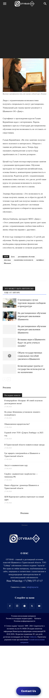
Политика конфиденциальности (24, 621)
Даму (13, 256)
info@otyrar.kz (32, 587)
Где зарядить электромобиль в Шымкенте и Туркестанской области (22, 454)
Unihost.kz (33, 637)
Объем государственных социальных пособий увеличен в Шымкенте (30, 355)
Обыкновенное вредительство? (17, 424)
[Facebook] (24, 275)
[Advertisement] (24, 33)
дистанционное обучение (26, 256)
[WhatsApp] (5, 275)
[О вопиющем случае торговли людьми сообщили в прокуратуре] (9, 303)
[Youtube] (39, 606)
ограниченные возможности (23, 260)
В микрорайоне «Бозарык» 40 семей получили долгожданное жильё (23, 402)
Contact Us (28, 691)
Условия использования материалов (23, 616)
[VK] (18, 275)
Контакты (37, 618)
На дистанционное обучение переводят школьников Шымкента (32, 316)
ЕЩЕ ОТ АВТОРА (12, 293)
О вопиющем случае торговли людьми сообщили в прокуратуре (32, 303)
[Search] (45, 3)
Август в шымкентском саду (16, 465)
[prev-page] (4, 379)
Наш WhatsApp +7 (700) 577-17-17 (25, 580)
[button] (4, 3)
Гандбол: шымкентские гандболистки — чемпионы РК (21, 475)
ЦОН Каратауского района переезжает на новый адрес (24, 498)
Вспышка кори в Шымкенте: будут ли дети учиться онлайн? (32, 342)
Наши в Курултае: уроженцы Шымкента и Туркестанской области (21, 486)
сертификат (40, 260)
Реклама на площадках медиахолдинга (19, 618)
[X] (30, 275)
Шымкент (7, 263)
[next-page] (8, 379)
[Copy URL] (36, 275)
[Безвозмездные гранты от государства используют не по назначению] (9, 369)
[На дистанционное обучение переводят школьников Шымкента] (9, 316)
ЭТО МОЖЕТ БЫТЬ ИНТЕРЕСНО (18, 289)
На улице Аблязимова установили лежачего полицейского (22, 413)
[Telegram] (11, 275)
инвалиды (7, 260)
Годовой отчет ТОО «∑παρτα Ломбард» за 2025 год (23, 434)
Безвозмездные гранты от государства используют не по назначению (31, 369)
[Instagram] (17, 606)
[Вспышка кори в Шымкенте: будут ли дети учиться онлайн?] (9, 342)
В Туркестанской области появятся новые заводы (24, 445)
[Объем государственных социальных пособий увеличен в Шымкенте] (9, 356)
